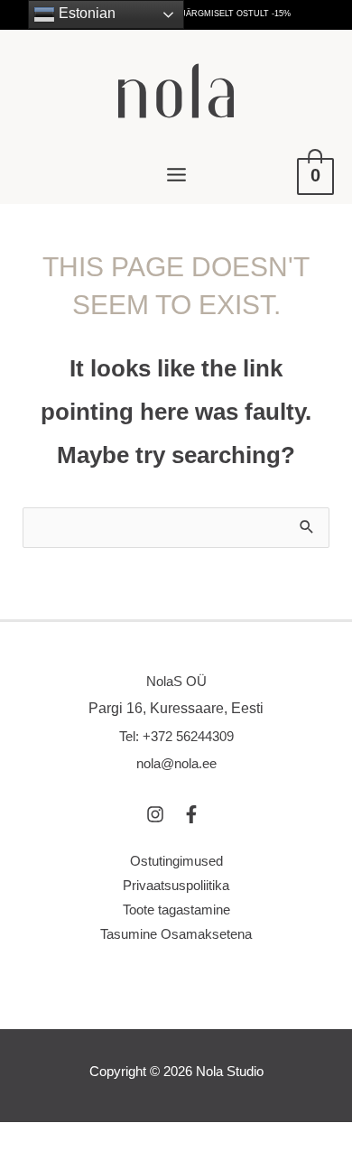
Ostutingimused (176, 861)
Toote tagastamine (176, 910)
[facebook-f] (194, 814)
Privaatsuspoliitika (176, 885)
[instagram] (162, 814)
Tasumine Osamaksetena (176, 934)
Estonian (85, 13)
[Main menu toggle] (176, 175)
